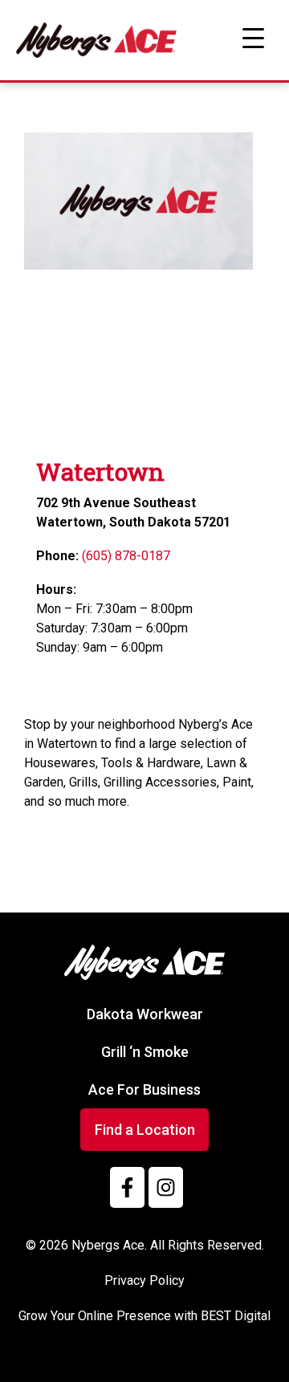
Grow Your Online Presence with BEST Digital (144, 1315)
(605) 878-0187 (126, 555)
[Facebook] (127, 1187)
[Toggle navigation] (253, 38)
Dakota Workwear (145, 1014)
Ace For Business (144, 1089)
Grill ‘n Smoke (145, 1051)
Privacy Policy (144, 1280)
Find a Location (145, 1129)
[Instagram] (166, 1187)
